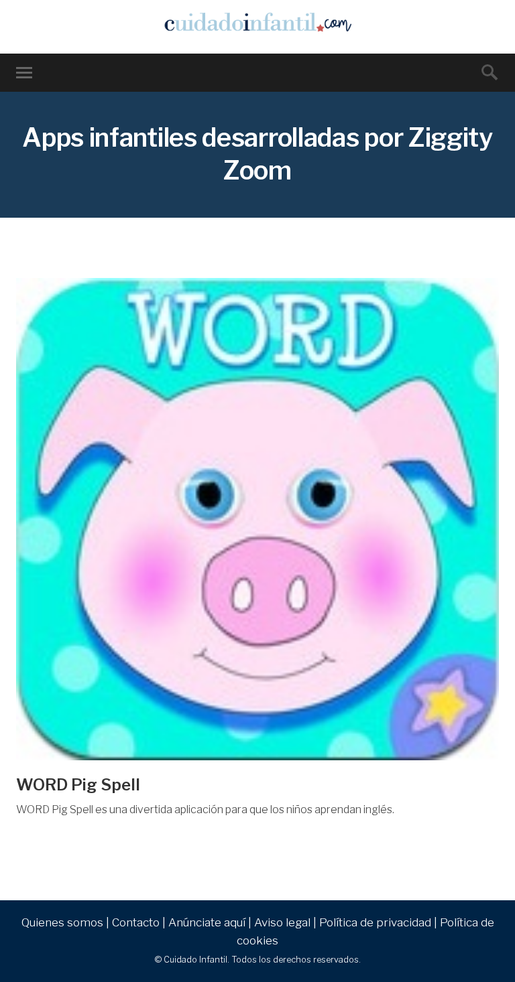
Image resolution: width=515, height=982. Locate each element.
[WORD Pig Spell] (257, 519)
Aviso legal (282, 922)
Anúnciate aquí (206, 922)
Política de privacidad (375, 922)
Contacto (136, 922)
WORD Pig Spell (78, 784)
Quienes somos (62, 922)
